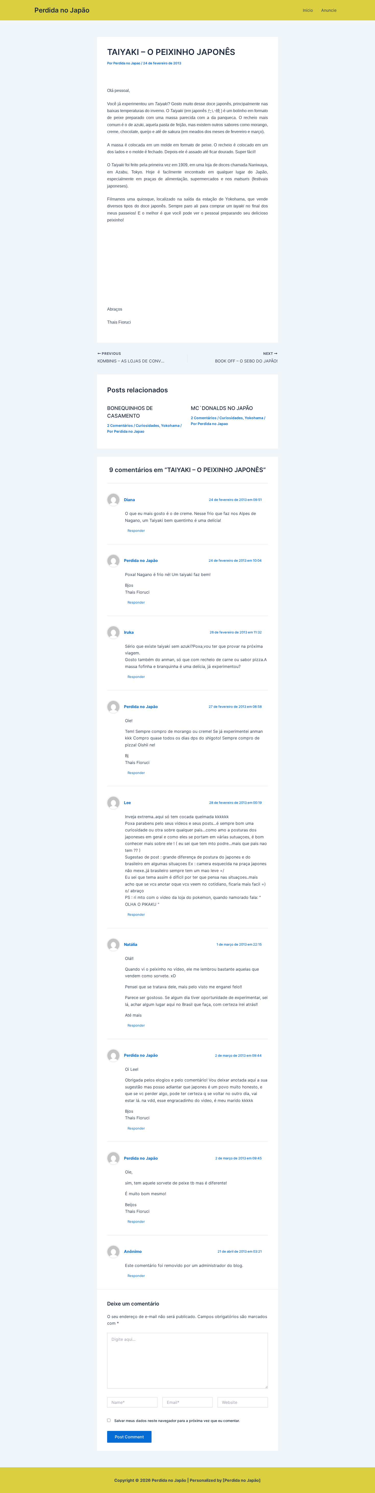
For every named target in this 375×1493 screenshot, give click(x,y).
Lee (127, 802)
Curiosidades (147, 425)
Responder (136, 530)
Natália (130, 944)
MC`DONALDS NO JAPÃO (222, 408)
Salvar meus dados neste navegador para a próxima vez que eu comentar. (177, 1420)
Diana (129, 499)
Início (308, 10)
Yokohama (170, 425)
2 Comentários (120, 425)
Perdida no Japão (62, 10)
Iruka (129, 632)
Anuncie (328, 10)
